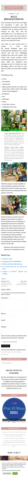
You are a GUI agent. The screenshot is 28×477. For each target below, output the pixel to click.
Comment (4, 298)
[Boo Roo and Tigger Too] (14, 5)
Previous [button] (4, 409)
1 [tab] (3, 421)
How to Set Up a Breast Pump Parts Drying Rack (14, 438)
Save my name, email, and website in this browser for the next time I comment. (14, 337)
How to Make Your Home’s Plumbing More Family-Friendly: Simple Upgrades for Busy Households (14, 441)
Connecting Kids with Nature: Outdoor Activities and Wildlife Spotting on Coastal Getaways (14, 435)
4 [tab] (8, 421)
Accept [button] (15, 473)
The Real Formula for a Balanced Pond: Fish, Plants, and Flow (14, 445)
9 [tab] (17, 421)
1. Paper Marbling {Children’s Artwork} (21, 283)
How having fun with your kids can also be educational (6, 284)
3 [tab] (6, 421)
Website (3, 327)
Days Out (4, 278)
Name (3, 314)
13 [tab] (24, 421)
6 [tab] (12, 421)
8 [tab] (15, 421)
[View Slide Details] (14, 409)
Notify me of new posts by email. (10, 342)
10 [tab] (19, 421)
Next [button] (24, 409)
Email (3, 320)
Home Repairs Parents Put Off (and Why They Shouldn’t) (14, 432)
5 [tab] (10, 421)
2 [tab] (5, 421)
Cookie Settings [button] (6, 473)
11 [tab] (21, 421)
